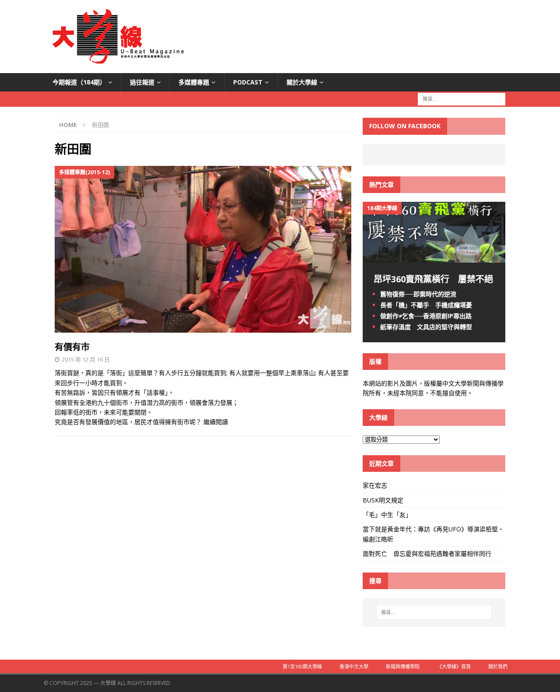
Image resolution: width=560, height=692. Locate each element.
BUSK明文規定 (383, 500)
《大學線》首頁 (454, 666)
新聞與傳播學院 (403, 666)
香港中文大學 (354, 666)
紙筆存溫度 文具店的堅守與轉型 (426, 327)
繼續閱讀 (215, 422)
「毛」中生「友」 (387, 514)
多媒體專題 (193, 82)
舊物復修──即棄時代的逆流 (418, 294)
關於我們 (498, 666)
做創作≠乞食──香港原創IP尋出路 (426, 316)
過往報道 (142, 82)
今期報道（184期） (79, 82)
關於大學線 (302, 82)
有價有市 (72, 347)
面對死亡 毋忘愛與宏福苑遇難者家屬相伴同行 (428, 553)
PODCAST (247, 82)
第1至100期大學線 (302, 666)
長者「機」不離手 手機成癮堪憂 (426, 305)
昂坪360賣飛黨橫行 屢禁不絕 (433, 279)
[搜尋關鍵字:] (461, 99)
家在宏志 (375, 485)
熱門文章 (381, 184)
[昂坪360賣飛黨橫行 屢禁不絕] (434, 257)
